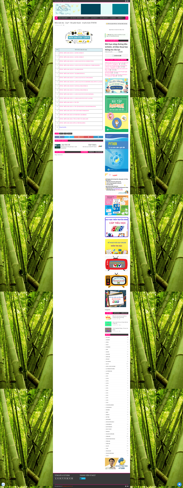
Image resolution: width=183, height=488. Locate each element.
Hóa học (107, 359)
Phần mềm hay (109, 424)
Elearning (108, 347)
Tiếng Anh (70, 133)
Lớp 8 (107, 400)
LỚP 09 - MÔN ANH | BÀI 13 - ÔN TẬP (69, 102)
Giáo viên (108, 354)
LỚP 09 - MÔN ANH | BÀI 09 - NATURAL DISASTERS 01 (73, 86)
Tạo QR (120, 51)
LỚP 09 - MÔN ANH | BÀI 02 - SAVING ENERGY (71, 57)
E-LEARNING (113, 18)
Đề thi (107, 342)
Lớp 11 (107, 380)
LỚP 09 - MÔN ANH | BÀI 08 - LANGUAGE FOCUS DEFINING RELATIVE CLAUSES (80, 81)
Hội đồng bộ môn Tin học (67, 486)
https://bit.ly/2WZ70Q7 (110, 366)
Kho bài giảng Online (58, 1)
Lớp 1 (107, 376)
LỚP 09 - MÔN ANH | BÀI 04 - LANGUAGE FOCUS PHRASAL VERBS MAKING (79, 65)
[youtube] (127, 1)
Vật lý (107, 455)
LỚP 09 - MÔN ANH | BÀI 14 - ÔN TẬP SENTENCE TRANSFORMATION (77, 106)
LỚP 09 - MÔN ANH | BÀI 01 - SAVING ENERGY (71, 53)
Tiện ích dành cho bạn (110, 438)
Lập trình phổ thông (110, 368)
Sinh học (108, 431)
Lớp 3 (107, 388)
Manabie (108, 409)
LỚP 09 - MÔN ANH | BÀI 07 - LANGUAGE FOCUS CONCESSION (76, 77)
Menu (107, 412)
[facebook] (126, 1)
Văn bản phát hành (110, 453)
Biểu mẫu (108, 337)
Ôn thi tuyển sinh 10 (110, 421)
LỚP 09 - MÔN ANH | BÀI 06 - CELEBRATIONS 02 (72, 73)
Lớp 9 (65, 133)
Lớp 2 (107, 385)
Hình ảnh (108, 356)
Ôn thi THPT (108, 419)
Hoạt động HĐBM (63, 18)
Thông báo (108, 436)
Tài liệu (86, 18)
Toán (107, 448)
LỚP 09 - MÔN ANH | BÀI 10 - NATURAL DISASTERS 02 (73, 90)
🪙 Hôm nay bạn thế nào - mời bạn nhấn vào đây (116, 23)
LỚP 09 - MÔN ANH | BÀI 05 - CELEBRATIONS (71, 69)
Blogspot (108, 339)
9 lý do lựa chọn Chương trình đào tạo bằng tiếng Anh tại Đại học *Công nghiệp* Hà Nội (116, 66)
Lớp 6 (107, 395)
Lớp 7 (107, 397)
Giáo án (107, 351)
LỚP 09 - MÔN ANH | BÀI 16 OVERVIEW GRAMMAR (72, 114)
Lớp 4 (107, 390)
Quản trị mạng (109, 426)
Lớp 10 (107, 378)
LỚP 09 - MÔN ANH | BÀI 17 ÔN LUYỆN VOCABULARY (73, 118)
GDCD (107, 349)
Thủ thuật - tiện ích (75, 18)
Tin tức (107, 446)
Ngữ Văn (107, 417)
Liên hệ (120, 18)
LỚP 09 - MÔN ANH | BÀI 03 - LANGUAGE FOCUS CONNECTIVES (76, 61)
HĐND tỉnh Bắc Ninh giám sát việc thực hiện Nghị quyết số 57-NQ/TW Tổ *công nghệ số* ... (116, 63)
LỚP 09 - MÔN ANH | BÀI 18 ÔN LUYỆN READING (72, 123)
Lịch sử (107, 373)
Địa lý (107, 344)
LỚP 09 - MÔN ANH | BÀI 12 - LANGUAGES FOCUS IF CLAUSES (76, 98)
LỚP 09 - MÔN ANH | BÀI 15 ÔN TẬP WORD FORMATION (74, 110)
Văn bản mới (108, 450)
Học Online (94, 18)
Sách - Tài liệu (109, 429)
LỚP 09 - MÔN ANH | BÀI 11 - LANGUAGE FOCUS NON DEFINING (76, 94)
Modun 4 (107, 414)
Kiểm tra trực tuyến (66, 1)
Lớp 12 (107, 383)
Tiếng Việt (108, 443)
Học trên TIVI (103, 18)
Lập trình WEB (109, 371)
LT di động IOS (108, 407)
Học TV (61, 133)
